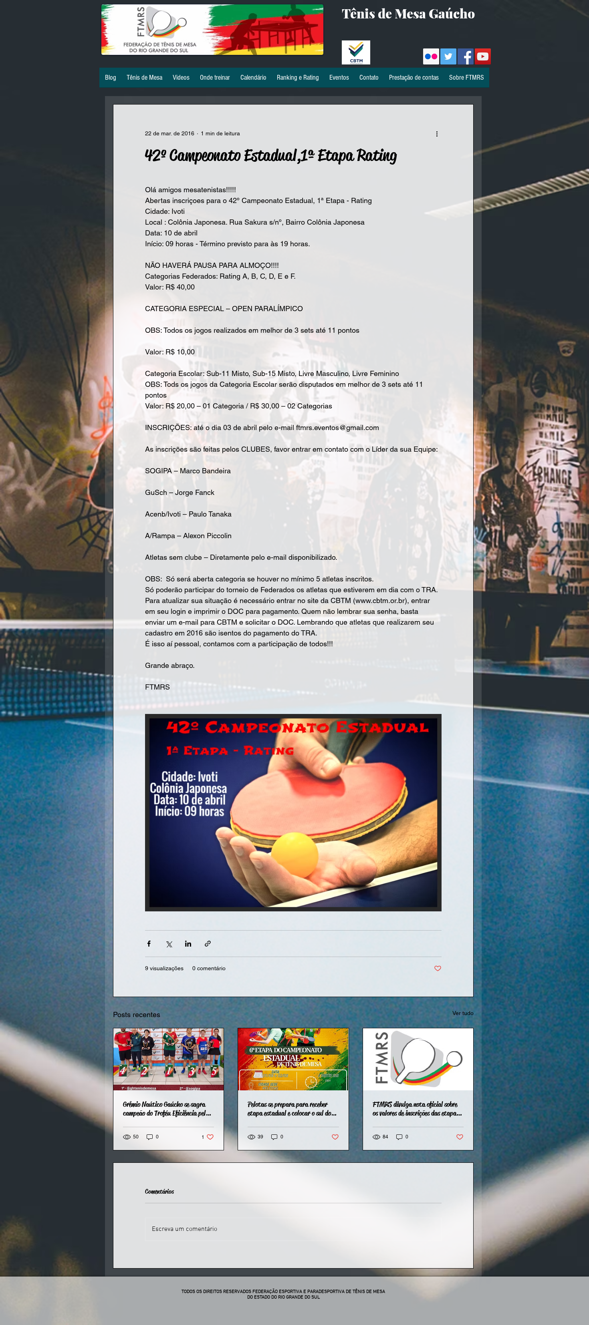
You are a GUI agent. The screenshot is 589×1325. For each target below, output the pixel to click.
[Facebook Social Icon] (466, 56)
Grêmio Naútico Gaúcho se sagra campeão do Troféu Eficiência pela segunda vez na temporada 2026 (166, 1109)
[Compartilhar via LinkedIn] (188, 943)
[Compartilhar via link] (208, 943)
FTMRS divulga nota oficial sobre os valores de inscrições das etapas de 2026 (416, 1109)
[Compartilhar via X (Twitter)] (168, 943)
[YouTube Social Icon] (483, 56)
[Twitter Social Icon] (448, 56)
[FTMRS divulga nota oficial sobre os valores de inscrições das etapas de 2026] (418, 1059)
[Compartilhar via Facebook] (149, 943)
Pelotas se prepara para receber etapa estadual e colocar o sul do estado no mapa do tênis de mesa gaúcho (289, 1109)
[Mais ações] (437, 133)
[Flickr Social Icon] (431, 56)
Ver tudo (463, 1013)
